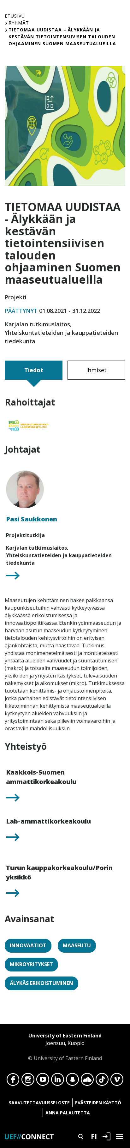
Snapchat (72, 1081)
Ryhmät (19, 23)
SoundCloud (87, 1081)
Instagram (27, 1081)
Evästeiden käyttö (98, 1103)
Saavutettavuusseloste (39, 1103)
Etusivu (15, 16)
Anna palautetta (67, 1113)
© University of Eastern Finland (65, 1047)
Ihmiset (96, 370)
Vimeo (116, 1081)
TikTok (102, 1081)
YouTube (42, 1081)
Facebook (13, 1081)
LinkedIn (57, 1081)
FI (94, 1136)
